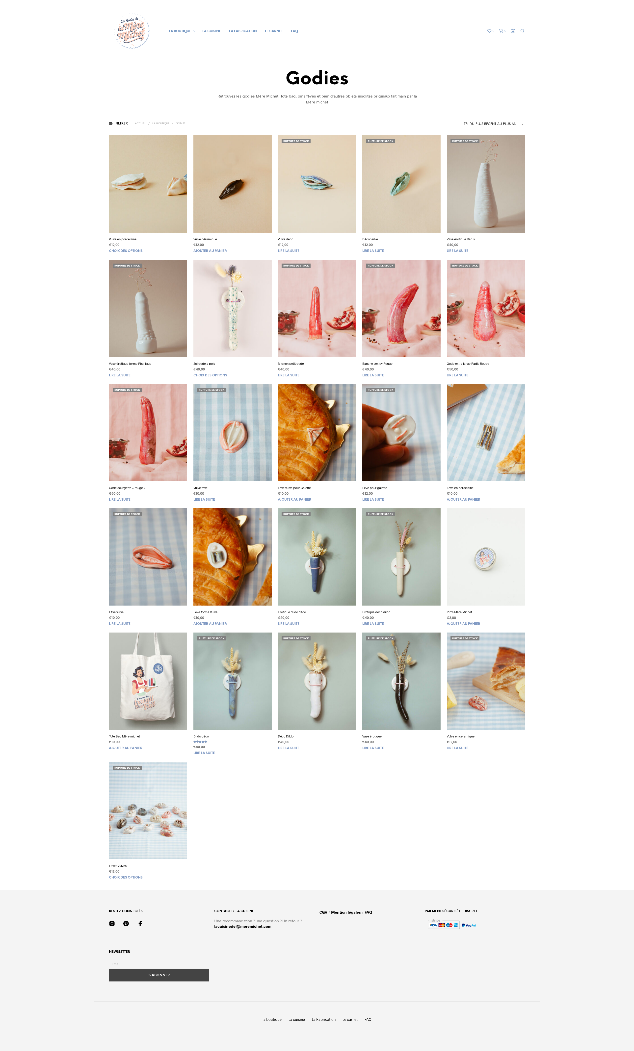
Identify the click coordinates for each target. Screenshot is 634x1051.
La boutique (160, 123)
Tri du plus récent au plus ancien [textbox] (494, 124)
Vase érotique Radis (461, 239)
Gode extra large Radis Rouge (468, 363)
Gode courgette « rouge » (127, 488)
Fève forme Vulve (205, 612)
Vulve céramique (205, 239)
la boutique (180, 31)
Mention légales (346, 912)
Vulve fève (200, 488)
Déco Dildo (285, 736)
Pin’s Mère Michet (459, 612)
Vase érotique (372, 736)
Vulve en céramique (461, 736)
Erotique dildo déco (292, 612)
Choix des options (126, 251)
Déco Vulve (370, 239)
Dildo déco (201, 736)
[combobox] (494, 124)
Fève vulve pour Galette (294, 488)
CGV (323, 912)
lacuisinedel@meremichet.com (242, 926)
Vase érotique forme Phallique (130, 363)
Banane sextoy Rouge (377, 363)
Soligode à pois (204, 363)
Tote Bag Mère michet (124, 736)
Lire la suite (288, 251)
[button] (490, 30)
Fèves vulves (118, 865)
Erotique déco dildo (376, 612)
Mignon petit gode (291, 363)
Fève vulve (116, 612)
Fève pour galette (374, 488)
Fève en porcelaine (460, 488)
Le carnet (274, 31)
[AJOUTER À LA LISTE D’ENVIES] (148, 223)
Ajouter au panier (210, 251)
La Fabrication (243, 31)
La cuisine (211, 31)
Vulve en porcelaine (122, 239)
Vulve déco (285, 239)
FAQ (294, 31)
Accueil (140, 123)
